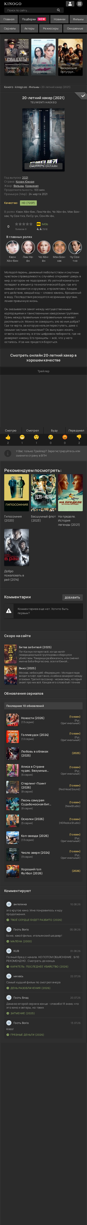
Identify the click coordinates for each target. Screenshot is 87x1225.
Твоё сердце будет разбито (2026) (36, 920)
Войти (70, 4)
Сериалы (10, 28)
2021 (25, 177)
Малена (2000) (21, 941)
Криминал (32, 186)
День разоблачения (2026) (31, 988)
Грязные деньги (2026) (27, 1035)
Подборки (29, 19)
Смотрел (32, 430)
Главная (9, 19)
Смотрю (10, 430)
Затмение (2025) (23, 1013)
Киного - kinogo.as (15, 87)
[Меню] (79, 4)
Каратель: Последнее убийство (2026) (40, 966)
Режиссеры (50, 28)
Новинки (59, 19)
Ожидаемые (75, 28)
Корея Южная (25, 181)
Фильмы (78, 19)
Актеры (29, 28)
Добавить (72, 597)
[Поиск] (58, 10)
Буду (54, 430)
